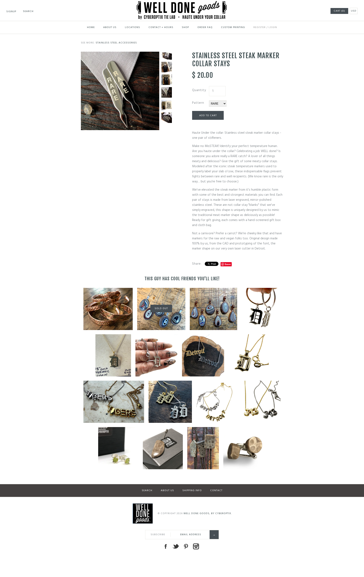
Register (259, 27)
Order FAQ (205, 27)
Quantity (199, 90)
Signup (11, 11)
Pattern (198, 102)
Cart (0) (339, 11)
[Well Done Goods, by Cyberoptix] (182, 3)
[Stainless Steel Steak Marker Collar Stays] (120, 54)
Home (91, 27)
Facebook (165, 546)
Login (273, 27)
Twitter (175, 546)
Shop (185, 27)
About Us (109, 27)
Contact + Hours (161, 27)
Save (228, 264)
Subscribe (158, 535)
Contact (216, 490)
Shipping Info (192, 490)
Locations (132, 27)
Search (147, 490)
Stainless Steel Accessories (116, 43)
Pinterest (185, 546)
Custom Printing (233, 27)
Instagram (196, 546)
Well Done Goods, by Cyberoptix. (207, 513)
